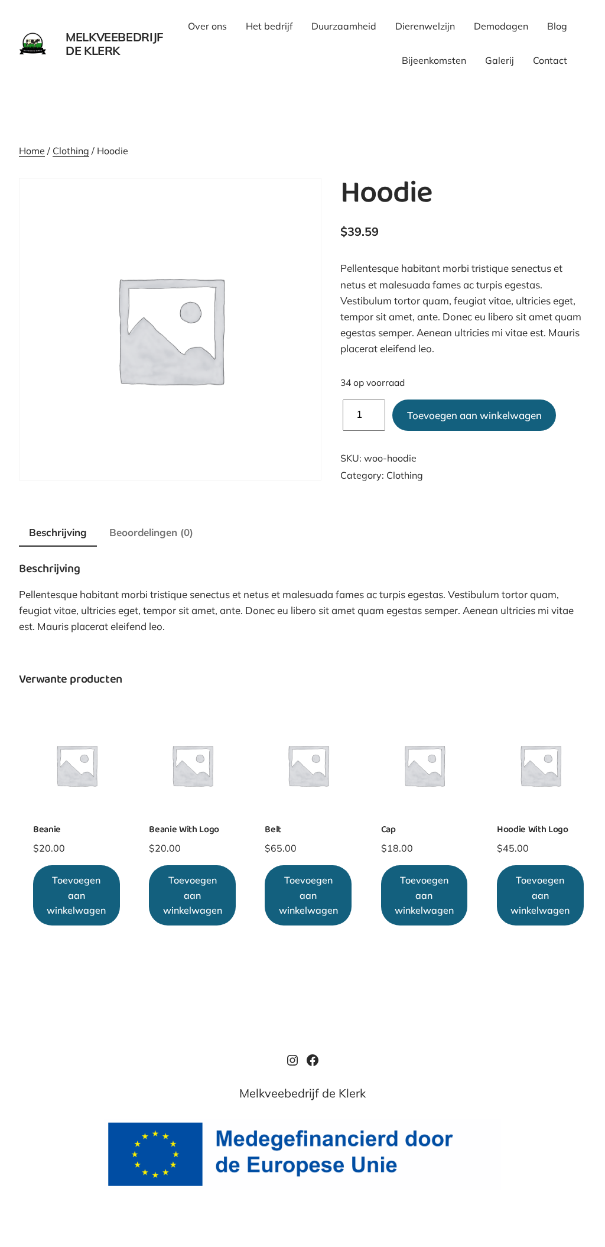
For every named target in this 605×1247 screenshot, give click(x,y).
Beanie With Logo (184, 830)
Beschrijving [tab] (58, 532)
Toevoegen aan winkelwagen (474, 415)
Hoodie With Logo (532, 830)
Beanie (47, 830)
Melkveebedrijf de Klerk (114, 44)
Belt (273, 830)
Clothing (71, 151)
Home (32, 151)
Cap (388, 830)
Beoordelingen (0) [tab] (151, 532)
